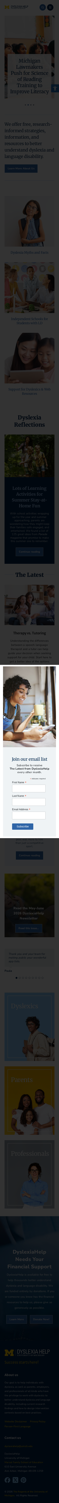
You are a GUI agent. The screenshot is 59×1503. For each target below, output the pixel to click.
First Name (19, 782)
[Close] (54, 669)
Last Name (19, 796)
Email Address (21, 809)
